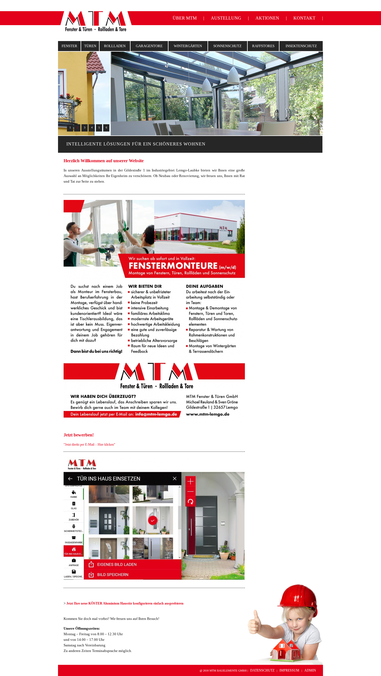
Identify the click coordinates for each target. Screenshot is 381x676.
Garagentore (149, 46)
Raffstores (263, 46)
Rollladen (115, 46)
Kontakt (304, 18)
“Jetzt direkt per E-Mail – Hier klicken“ (89, 444)
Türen (90, 46)
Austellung (226, 18)
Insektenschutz (301, 46)
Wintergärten (188, 46)
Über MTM (185, 18)
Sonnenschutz (227, 46)
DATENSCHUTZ (262, 670)
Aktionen (267, 18)
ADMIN (310, 670)
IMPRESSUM (289, 670)
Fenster (69, 46)
